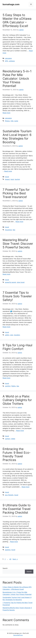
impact (7, 179)
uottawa (12, 61)
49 (10, 559)
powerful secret (10, 282)
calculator (8, 58)
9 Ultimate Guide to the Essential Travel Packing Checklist (17, 508)
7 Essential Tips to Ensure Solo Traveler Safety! (17, 296)
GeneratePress (18, 635)
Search (5, 568)
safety (7, 335)
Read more (6, 113)
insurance (8, 230)
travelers (17, 335)
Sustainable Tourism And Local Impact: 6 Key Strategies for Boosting (17, 136)
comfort (7, 386)
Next (15, 559)
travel (7, 177)
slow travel (20, 282)
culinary (7, 439)
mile (12, 121)
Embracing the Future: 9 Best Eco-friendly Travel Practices (16, 454)
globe (13, 439)
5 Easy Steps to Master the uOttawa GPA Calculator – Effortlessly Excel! (17, 20)
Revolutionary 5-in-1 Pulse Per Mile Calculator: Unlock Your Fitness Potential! (17, 78)
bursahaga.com (11, 4)
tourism (17, 179)
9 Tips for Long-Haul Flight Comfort (17, 347)
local (12, 179)
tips (14, 230)
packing (7, 550)
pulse (16, 121)
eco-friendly (9, 495)
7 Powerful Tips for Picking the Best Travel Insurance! (16, 193)
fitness (7, 121)
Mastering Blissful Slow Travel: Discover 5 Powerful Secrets (18, 243)
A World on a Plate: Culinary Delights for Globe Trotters (17, 399)
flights (13, 386)
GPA (6, 61)
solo (11, 335)
